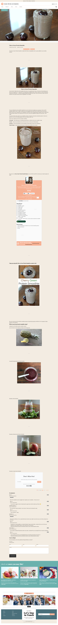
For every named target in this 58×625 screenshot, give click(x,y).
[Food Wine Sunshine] (2, 4)
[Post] (41, 490)
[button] (21, 221)
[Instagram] (53, 4)
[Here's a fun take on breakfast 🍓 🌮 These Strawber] (50, 600)
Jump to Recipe (26, 49)
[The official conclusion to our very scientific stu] (18, 600)
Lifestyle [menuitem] (20, 6)
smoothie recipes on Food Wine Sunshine (28, 321)
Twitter (46, 321)
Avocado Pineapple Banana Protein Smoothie (16, 361)
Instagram (16, 322)
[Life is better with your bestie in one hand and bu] (39, 600)
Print (25, 193)
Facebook (43, 321)
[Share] (39, 490)
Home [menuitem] (2, 6)
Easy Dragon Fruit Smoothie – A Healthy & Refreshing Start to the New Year (8, 580)
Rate (33, 193)
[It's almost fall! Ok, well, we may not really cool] (8, 600)
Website (37, 544)
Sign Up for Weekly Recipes (29, 1)
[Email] (44, 490)
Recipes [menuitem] (7, 6)
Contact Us (13, 615)
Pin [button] (29, 193)
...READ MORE (3, 584)
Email (23, 544)
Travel (13, 611)
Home (4, 611)
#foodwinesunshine (28, 244)
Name (10, 544)
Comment (10, 547)
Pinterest (10, 322)
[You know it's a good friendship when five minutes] (29, 600)
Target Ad (27, 327)
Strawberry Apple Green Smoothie (15, 471)
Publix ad (19, 327)
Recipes (4, 612)
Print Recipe (32, 49)
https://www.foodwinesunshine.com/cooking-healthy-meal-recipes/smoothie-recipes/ (25, 526)
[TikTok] (52, 4)
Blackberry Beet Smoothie (13, 398)
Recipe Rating (10, 541)
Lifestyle (4, 615)
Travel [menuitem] (16, 6)
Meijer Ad (22, 327)
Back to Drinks (4, 10)
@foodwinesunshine (35, 243)
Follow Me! (30, 593)
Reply (47, 501)
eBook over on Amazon (37, 110)
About (13, 612)
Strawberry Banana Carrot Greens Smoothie (16, 434)
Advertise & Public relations (14, 614)
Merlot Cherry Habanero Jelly (29, 92)
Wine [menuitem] (12, 6)
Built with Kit (29, 486)
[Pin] (37, 490)
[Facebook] (55, 4)
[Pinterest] (56, 4)
